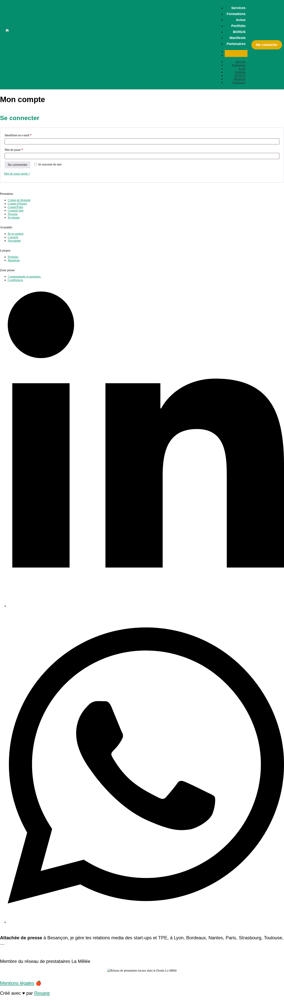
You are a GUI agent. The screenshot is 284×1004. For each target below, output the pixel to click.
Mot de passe (21, 149)
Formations (236, 14)
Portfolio (238, 26)
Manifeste (238, 38)
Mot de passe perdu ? (17, 173)
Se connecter (17, 164)
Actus (241, 20)
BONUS (239, 32)
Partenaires (236, 44)
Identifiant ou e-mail (25, 134)
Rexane (42, 993)
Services (238, 8)
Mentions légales (17, 983)
